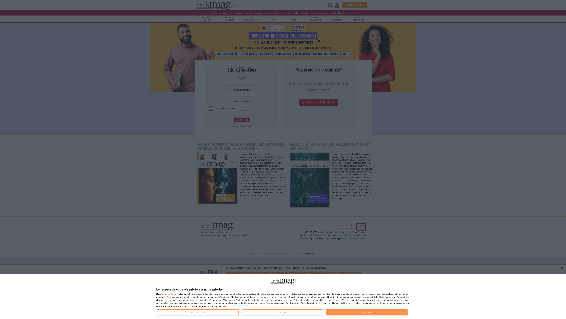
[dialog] (283, 297)
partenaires (173, 294)
